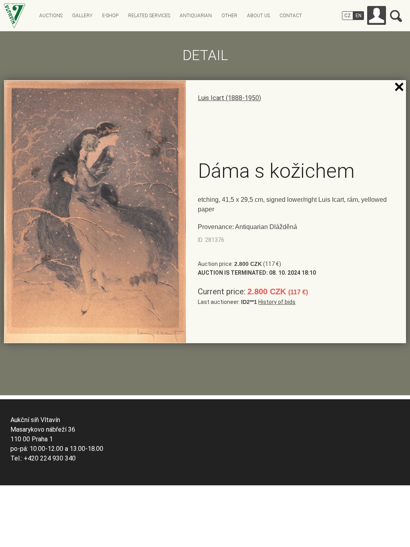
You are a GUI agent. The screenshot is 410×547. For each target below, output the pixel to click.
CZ (347, 15)
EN (359, 15)
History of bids (276, 302)
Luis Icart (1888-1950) (229, 98)
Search (396, 16)
